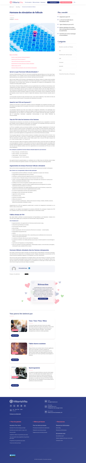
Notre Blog (18, 6)
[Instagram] (18, 406)
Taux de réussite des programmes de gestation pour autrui (19, 437)
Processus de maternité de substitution (41, 427)
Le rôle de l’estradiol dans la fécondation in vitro (66, 20)
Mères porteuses (36, 2)
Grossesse (61, 62)
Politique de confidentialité (15, 414)
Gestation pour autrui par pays (65, 54)
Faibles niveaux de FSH (16, 65)
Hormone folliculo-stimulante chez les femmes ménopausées (24, 67)
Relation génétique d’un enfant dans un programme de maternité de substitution (67, 29)
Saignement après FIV (64, 16)
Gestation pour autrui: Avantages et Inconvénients (67, 34)
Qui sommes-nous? (60, 435)
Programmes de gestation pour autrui (17, 440)
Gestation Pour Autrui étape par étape (17, 427)
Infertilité (16, 19)
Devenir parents (53, 2)
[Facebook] (11, 406)
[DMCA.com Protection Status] (43, 455)
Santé (60, 70)
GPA (60, 58)
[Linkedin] (29, 268)
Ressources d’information (61, 430)
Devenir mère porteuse (66, 2)
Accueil (12, 6)
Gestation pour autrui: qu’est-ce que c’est (18, 430)
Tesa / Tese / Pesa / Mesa (38, 321)
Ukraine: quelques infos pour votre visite (64, 438)
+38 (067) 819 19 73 (52, 406)
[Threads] (21, 406)
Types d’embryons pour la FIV (66, 24)
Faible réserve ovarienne (37, 343)
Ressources (42, 2)
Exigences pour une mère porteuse (40, 432)
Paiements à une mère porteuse (39, 430)
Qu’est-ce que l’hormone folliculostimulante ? (20, 57)
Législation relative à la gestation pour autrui (19, 434)
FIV (60, 50)
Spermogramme (34, 368)
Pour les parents (28, 2)
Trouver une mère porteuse (15, 443)
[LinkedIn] (14, 406)
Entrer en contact (43, 298)
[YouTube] (25, 406)
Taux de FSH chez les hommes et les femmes (20, 61)
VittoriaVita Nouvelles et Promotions (67, 74)
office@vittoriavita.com (53, 402)
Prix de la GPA (12, 432)
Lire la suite (15, 335)
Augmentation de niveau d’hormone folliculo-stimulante (22, 63)
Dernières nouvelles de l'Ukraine (66, 46)
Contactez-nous (59, 440)
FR (74, 2)
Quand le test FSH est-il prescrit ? (18, 59)
